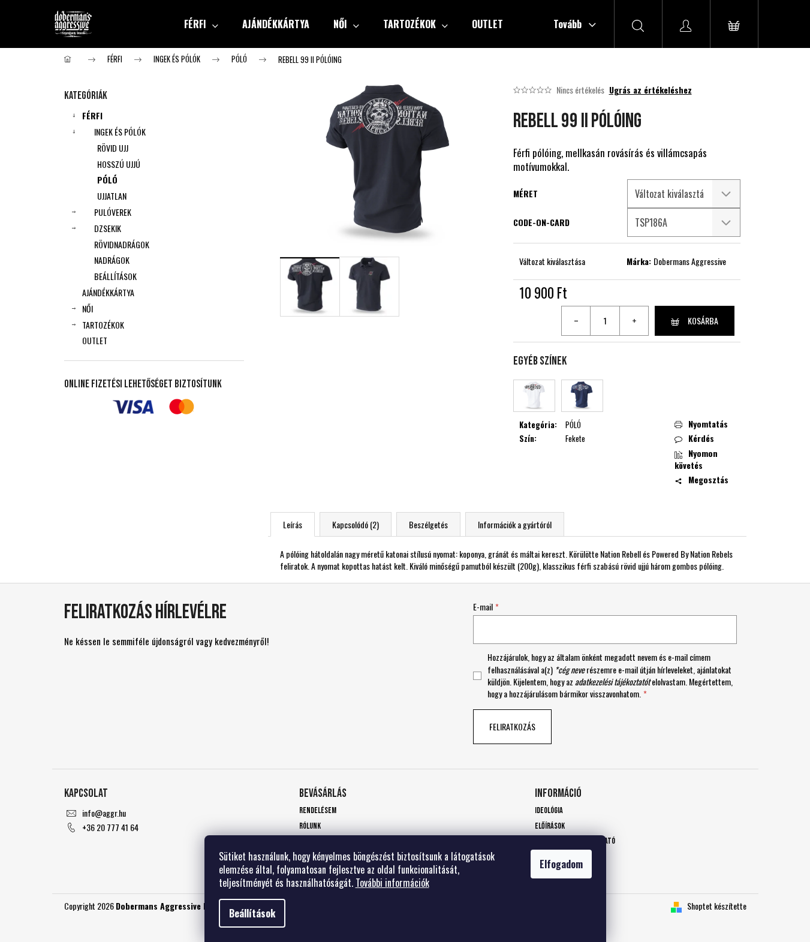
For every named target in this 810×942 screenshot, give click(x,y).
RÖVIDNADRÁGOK (121, 244)
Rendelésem (317, 810)
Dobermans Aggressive (690, 261)
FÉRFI (92, 115)
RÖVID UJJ (112, 148)
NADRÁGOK (112, 260)
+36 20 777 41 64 (110, 827)
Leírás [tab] (292, 524)
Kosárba (703, 320)
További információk (392, 882)
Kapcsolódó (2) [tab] (355, 524)
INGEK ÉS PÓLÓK (120, 131)
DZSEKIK (107, 228)
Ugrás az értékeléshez (650, 90)
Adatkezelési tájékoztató (575, 840)
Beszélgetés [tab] (428, 524)
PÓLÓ (107, 179)
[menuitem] (201, 24)
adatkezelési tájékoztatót (612, 681)
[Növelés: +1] (633, 320)
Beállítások (252, 913)
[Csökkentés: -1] (576, 320)
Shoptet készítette (716, 905)
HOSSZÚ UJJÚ (118, 164)
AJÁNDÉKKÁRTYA (108, 292)
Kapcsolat (551, 856)
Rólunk (310, 825)
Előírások (550, 825)
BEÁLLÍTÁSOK (115, 276)
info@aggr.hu (104, 812)
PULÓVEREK (112, 212)
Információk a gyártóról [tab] (515, 524)
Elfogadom (561, 864)
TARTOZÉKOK (103, 324)
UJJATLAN (112, 195)
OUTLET (94, 340)
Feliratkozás (512, 726)
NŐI (87, 308)
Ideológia (549, 810)
